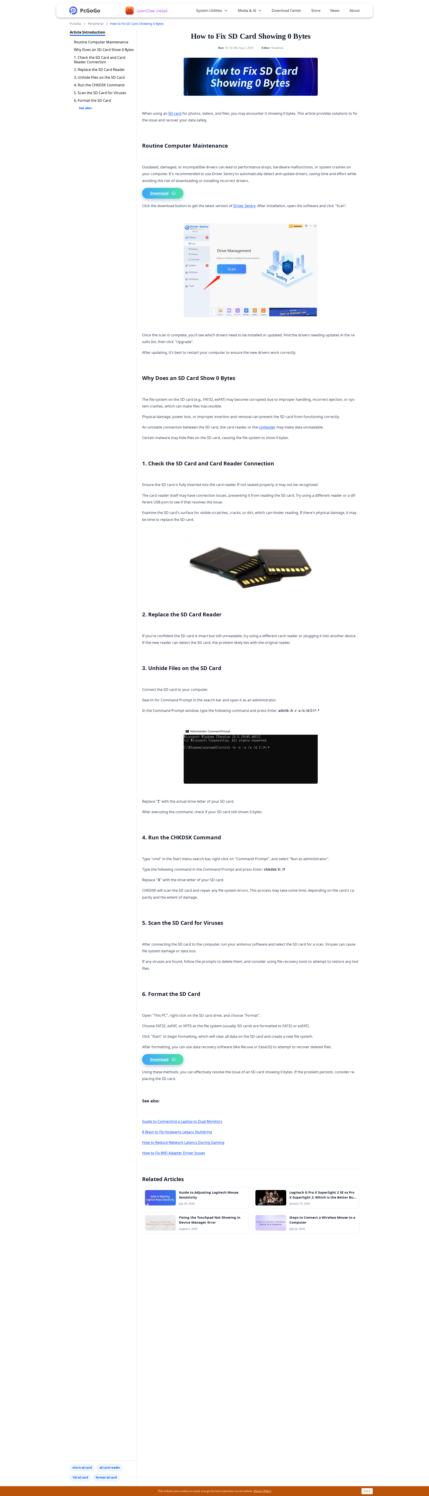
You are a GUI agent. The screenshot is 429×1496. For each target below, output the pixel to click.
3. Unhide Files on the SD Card (99, 77)
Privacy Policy (262, 1491)
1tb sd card (80, 1477)
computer (267, 427)
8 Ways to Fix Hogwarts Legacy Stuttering (177, 1131)
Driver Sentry (244, 205)
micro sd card (82, 1468)
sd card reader (109, 1468)
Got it (367, 1491)
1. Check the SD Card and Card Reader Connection (99, 59)
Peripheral (95, 23)
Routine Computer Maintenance (101, 42)
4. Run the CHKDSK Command (99, 85)
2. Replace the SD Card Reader (99, 70)
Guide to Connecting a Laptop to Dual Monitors (182, 1121)
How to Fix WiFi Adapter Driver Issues (173, 1152)
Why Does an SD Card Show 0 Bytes (104, 49)
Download (159, 193)
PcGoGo (75, 23)
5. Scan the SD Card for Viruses (100, 93)
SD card (174, 113)
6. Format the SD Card (92, 100)
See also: (85, 108)
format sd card (106, 1477)
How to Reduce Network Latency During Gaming (183, 1142)
